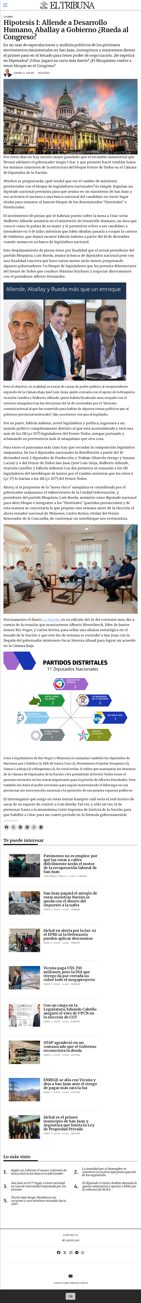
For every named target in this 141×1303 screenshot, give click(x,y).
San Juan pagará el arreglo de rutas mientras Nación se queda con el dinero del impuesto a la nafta (70, 899)
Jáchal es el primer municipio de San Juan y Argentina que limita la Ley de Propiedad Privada (69, 1123)
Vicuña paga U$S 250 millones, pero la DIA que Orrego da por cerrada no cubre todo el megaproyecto (69, 974)
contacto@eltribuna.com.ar (70, 1283)
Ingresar (72, 1240)
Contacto (70, 1235)
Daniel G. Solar (24, 73)
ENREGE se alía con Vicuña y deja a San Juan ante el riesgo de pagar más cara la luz (70, 1084)
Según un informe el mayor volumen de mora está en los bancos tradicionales (38, 1171)
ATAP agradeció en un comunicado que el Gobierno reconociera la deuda (70, 1046)
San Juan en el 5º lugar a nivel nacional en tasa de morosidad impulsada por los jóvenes (38, 1186)
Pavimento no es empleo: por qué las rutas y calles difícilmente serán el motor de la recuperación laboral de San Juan (70, 864)
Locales (8, 16)
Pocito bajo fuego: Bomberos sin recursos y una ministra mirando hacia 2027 (38, 1201)
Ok (70, 1296)
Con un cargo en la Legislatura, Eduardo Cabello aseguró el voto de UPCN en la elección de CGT (70, 1011)
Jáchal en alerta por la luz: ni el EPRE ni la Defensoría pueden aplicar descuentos (70, 934)
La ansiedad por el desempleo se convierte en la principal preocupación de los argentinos (109, 1172)
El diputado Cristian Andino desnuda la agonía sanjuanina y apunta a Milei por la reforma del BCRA (109, 1186)
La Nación (50, 620)
